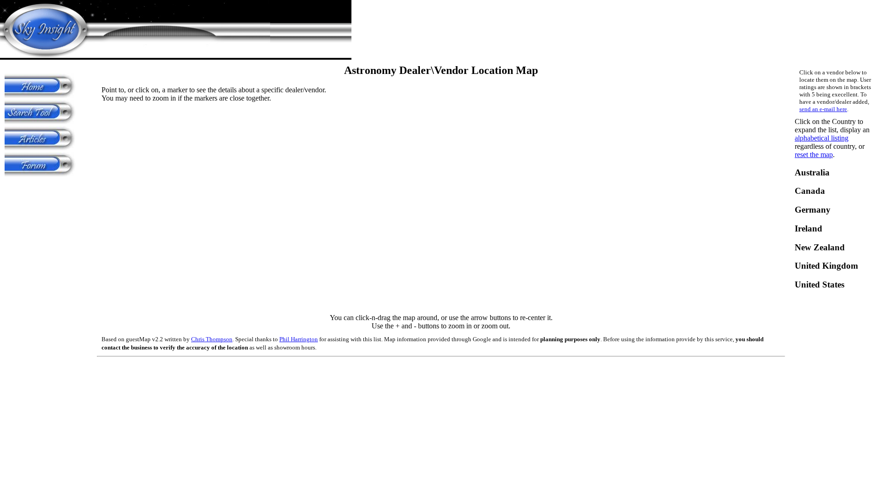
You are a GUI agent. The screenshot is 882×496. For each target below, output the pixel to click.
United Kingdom (826, 266)
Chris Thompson (211, 339)
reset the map (814, 154)
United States (819, 284)
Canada (810, 191)
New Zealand (820, 247)
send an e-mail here (823, 109)
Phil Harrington (298, 339)
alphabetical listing (821, 138)
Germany (813, 209)
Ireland (808, 228)
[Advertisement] (41, 192)
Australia (812, 172)
